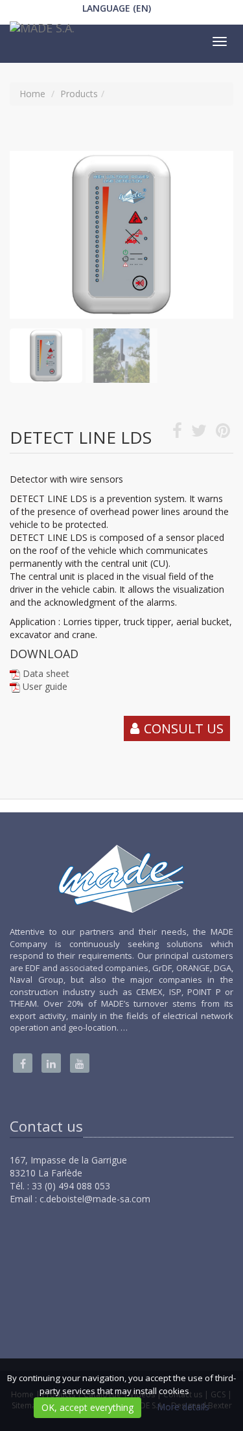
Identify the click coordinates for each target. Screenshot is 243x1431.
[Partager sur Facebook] (177, 433)
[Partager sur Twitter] (199, 433)
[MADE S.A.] (40, 31)
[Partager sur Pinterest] (223, 433)
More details (183, 1407)
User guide (45, 686)
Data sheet (46, 673)
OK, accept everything (87, 1407)
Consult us (184, 728)
